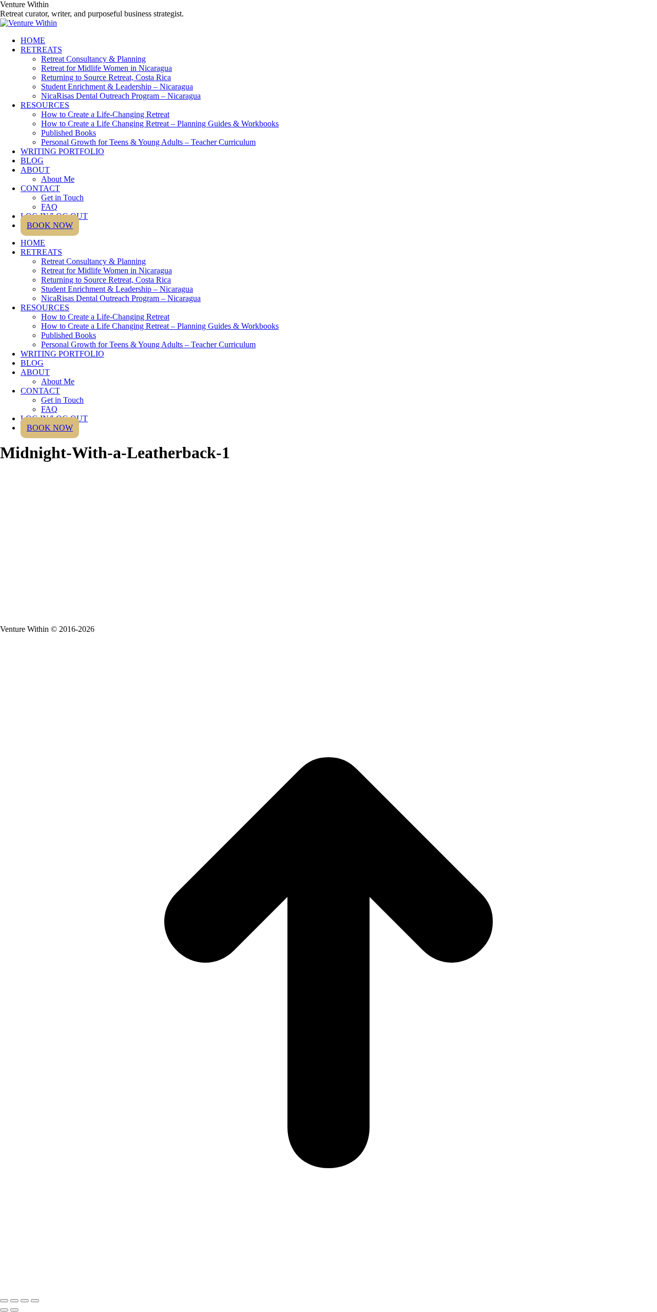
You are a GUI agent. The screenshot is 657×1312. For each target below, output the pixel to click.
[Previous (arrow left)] (4, 1309)
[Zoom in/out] (35, 1300)
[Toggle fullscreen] (25, 1300)
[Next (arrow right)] (14, 1309)
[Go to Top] (328, 1288)
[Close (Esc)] (4, 1300)
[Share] (14, 1300)
